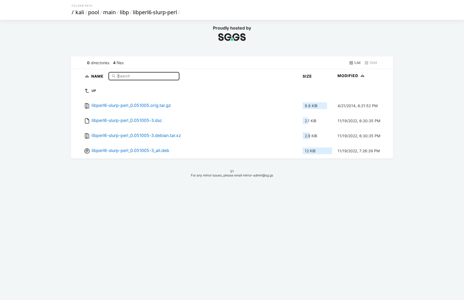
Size (307, 76)
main (109, 12)
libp (124, 12)
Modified (348, 75)
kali (79, 12)
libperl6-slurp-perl (155, 12)
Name (98, 76)
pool (93, 12)
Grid (373, 62)
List (357, 62)
